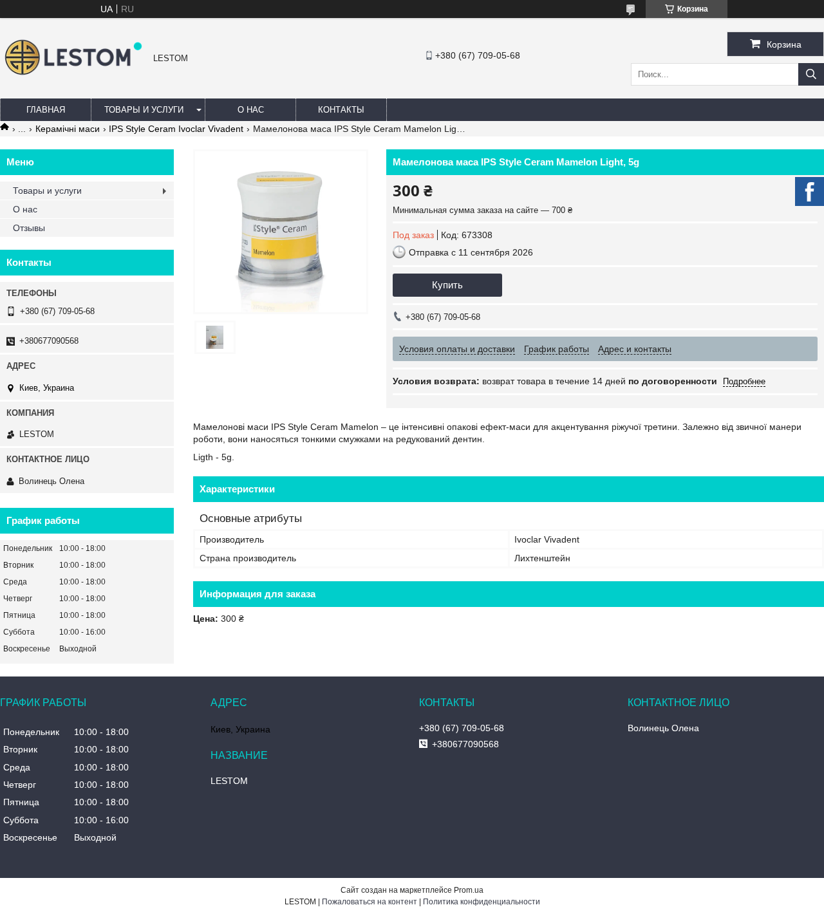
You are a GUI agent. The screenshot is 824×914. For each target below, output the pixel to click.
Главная (45, 110)
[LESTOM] (73, 76)
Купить (447, 284)
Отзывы (29, 228)
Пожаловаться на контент (369, 901)
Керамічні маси (67, 129)
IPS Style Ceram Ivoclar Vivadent (176, 129)
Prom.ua (468, 890)
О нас (251, 110)
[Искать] (811, 74)
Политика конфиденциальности (481, 901)
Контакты (341, 110)
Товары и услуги (143, 110)
